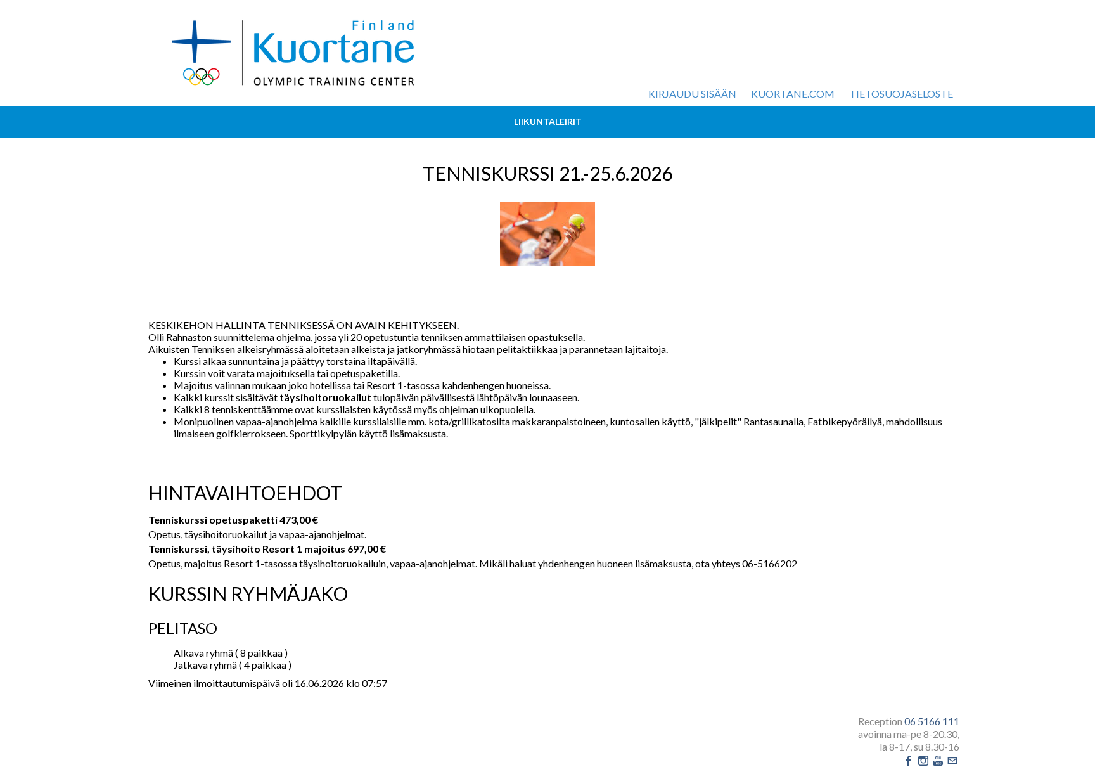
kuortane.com (793, 93)
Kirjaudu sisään (692, 93)
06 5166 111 (931, 721)
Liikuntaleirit (548, 121)
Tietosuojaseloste (901, 93)
